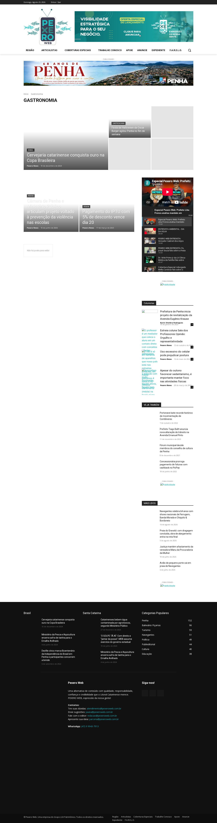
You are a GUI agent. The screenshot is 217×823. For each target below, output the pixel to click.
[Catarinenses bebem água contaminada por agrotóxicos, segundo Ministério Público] (90, 623)
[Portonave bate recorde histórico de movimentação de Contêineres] (149, 416)
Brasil (30, 150)
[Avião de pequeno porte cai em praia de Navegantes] (149, 566)
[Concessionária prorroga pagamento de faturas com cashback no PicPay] (149, 465)
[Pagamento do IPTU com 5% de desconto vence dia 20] (106, 208)
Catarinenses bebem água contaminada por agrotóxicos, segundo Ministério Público (116, 622)
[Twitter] (187, 2)
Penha (31, 196)
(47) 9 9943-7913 (90, 726)
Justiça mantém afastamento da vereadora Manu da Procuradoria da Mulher (176, 549)
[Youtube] (191, 2)
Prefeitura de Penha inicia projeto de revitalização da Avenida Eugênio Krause (176, 315)
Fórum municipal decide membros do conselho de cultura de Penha (176, 448)
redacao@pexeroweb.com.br (102, 715)
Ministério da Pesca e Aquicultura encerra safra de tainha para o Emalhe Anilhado (58, 637)
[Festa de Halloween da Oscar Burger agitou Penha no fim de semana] (130, 122)
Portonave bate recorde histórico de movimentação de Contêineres (176, 416)
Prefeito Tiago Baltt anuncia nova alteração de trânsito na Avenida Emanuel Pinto (174, 432)
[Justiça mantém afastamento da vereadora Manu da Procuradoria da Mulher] (149, 550)
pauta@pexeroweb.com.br (99, 712)
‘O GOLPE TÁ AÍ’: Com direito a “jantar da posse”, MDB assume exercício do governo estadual (116, 639)
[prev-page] (144, 393)
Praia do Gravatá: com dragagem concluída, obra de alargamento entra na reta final (176, 533)
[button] (189, 50)
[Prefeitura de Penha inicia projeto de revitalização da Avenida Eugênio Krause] (150, 318)
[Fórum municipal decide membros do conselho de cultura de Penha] (149, 449)
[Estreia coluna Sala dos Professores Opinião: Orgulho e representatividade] (150, 342)
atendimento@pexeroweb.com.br (104, 708)
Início (26, 94)
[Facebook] (178, 2)
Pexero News (166, 345)
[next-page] (149, 393)
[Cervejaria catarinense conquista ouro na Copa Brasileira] (66, 138)
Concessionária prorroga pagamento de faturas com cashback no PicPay (173, 464)
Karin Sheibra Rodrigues (171, 322)
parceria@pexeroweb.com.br (104, 719)
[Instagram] (183, 2)
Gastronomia (118, 123)
